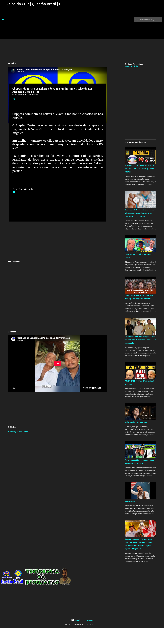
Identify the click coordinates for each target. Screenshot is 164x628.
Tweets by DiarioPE (132, 66)
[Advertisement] (33, 23)
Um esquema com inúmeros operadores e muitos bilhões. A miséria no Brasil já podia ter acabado (140, 340)
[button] (13, 99)
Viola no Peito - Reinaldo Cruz (136, 422)
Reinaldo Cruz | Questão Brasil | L (33, 4)
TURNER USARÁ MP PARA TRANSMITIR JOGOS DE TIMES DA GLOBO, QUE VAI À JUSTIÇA (139, 169)
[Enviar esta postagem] (13, 193)
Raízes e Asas (130, 501)
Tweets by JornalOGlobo (18, 432)
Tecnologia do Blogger (83, 620)
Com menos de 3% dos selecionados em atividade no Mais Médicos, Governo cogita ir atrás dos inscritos (139, 213)
